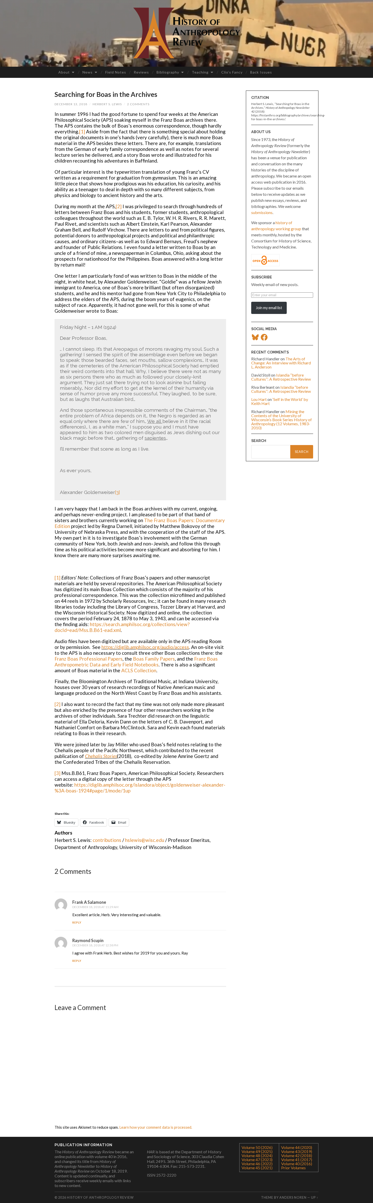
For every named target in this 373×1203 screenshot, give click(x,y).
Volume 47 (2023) (257, 1159)
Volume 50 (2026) (257, 1147)
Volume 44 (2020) (296, 1147)
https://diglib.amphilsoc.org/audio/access (145, 647)
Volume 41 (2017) (296, 1159)
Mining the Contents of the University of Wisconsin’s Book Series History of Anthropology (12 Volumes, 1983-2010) (281, 419)
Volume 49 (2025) (257, 1151)
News (87, 72)
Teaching (200, 72)
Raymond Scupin (88, 940)
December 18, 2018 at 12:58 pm (95, 945)
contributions (107, 840)
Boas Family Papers (154, 659)
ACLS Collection (138, 670)
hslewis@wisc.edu (144, 840)
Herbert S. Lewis (107, 104)
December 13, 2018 (71, 104)
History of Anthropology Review (100, 1197)
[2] (119, 206)
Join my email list (269, 308)
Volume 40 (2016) (296, 1163)
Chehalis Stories (101, 756)
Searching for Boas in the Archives (106, 94)
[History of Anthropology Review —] (186, 33)
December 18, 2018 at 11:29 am (95, 907)
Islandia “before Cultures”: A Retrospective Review (281, 377)
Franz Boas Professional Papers (89, 659)
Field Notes (115, 72)
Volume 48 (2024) (257, 1155)
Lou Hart (259, 399)
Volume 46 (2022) (257, 1163)
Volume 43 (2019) (296, 1151)
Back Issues (261, 72)
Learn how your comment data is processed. (155, 1127)
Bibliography (168, 72)
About (64, 72)
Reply (76, 922)
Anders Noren (293, 1197)
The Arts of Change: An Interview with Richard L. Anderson (281, 362)
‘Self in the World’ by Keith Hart (279, 401)
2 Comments (138, 104)
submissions (262, 212)
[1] (82, 131)
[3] (117, 492)
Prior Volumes (293, 1167)
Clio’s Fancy (232, 72)
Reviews (141, 72)
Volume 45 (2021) (257, 1167)
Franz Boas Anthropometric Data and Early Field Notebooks (136, 661)
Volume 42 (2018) (296, 1155)
